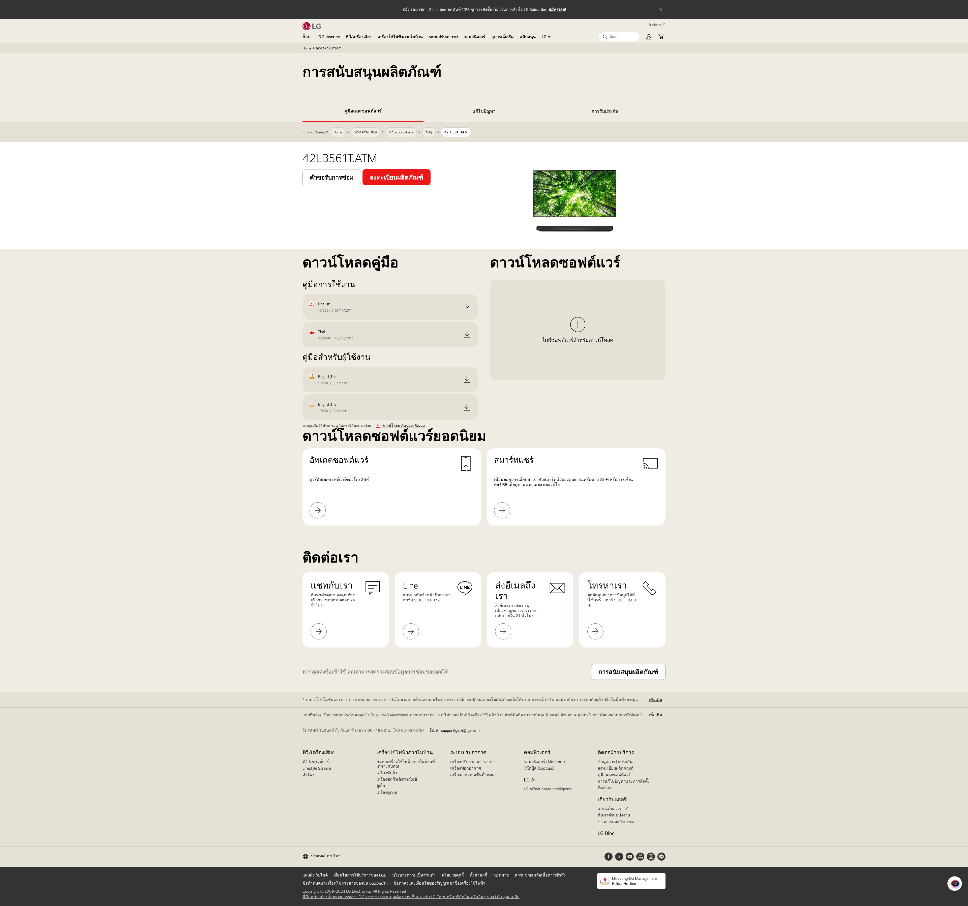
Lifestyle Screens (316, 768)
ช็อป (306, 36)
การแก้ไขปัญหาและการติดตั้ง (624, 781)
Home (306, 48)
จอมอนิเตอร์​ (474, 36)
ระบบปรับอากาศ (443, 36)
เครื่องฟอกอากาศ (465, 768)
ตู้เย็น (380, 785)
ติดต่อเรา (606, 787)
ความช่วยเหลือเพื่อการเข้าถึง (540, 875)
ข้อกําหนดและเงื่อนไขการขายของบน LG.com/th (344, 883)
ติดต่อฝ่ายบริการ (328, 48)
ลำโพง (308, 774)
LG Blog (606, 833)
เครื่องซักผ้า (386, 772)
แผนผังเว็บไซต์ (315, 875)
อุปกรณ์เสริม (502, 36)
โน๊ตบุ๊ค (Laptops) (539, 768)
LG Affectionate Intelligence (548, 788)
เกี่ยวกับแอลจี (612, 799)
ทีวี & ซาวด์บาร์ (315, 761)
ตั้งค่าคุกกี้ (478, 875)
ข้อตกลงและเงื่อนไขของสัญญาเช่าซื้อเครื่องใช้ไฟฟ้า (439, 883)
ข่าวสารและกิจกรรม (616, 821)
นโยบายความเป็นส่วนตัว (414, 875)
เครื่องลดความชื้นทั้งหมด (472, 774)
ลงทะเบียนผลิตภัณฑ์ (615, 768)
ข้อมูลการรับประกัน (615, 761)
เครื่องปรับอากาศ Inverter (472, 761)
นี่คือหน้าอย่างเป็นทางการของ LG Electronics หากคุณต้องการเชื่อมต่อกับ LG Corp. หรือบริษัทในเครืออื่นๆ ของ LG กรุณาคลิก (411, 896)
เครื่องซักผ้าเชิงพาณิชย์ (396, 779)
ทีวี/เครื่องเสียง (359, 36)
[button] (619, 36)
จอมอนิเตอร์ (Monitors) (544, 761)
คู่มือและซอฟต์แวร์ (614, 774)
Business (655, 25)
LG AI (547, 36)
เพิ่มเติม (655, 699)
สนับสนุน (528, 36)
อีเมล (433, 730)
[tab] (363, 112)
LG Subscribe (328, 36)
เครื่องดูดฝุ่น (386, 792)
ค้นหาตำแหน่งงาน (614, 815)
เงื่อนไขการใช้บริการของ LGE (360, 875)
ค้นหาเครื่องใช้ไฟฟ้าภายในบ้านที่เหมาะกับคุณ (405, 764)
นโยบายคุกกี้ (453, 875)
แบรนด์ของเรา (610, 808)
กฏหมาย (501, 875)
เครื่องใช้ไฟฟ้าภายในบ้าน (400, 36)
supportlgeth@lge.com (460, 730)
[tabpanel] (484, 323)
